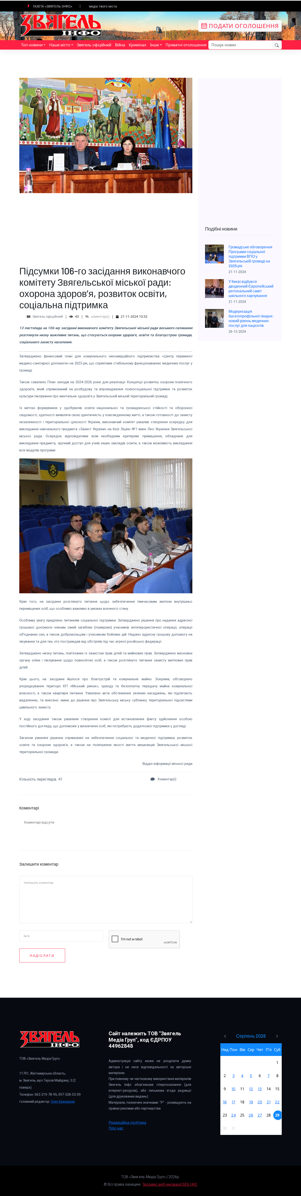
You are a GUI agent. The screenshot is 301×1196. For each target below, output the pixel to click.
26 (251, 1115)
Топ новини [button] (32, 44)
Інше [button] (154, 44)
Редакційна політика (127, 1122)
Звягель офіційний (94, 44)
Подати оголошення (243, 26)
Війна (120, 44)
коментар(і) (99, 316)
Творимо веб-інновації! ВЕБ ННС (169, 1184)
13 (260, 1089)
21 (269, 1102)
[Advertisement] (105, 226)
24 (233, 1115)
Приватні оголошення (186, 44)
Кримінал (137, 44)
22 (277, 1102)
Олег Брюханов (63, 1101)
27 (259, 1115)
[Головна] (61, 25)
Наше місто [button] (59, 44)
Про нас (116, 1128)
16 (225, 1102)
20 (259, 1102)
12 (251, 1089)
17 (233, 1102)
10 (233, 1089)
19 (251, 1102)
